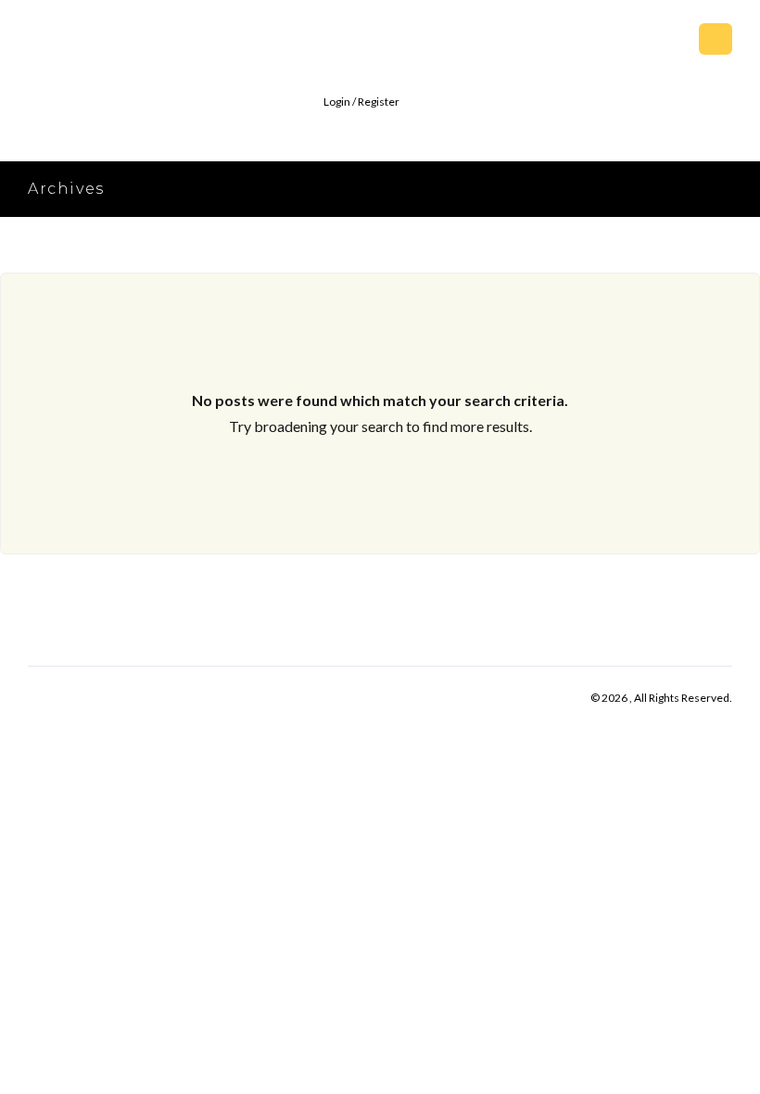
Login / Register (361, 101)
